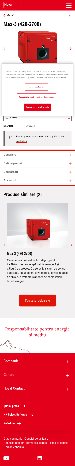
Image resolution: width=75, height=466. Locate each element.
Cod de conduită (13, 447)
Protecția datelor (13, 442)
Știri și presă (11, 405)
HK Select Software (15, 414)
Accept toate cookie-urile (37, 107)
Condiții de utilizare (36, 438)
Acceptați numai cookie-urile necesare (36, 97)
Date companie (12, 438)
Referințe (9, 423)
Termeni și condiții (37, 442)
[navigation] (68, 5)
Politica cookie (59, 442)
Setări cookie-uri (36, 87)
